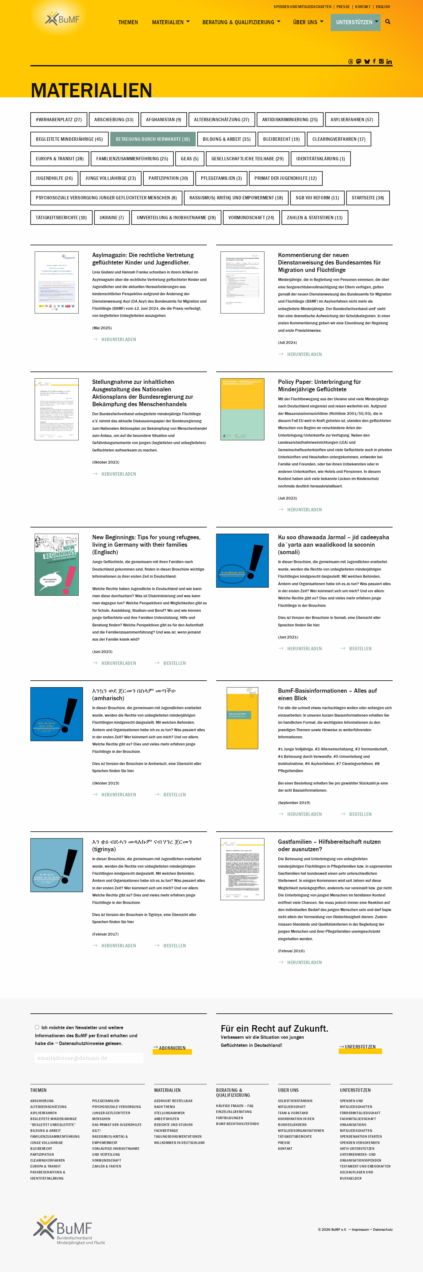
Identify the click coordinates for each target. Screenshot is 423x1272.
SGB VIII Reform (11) (317, 198)
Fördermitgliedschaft (360, 1113)
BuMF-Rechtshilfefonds (237, 1124)
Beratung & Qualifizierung (239, 22)
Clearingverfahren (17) (338, 139)
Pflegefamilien (106, 1101)
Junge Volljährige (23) (110, 178)
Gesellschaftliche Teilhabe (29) (248, 159)
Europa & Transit (45, 1166)
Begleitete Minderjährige (53, 1119)
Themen (128, 22)
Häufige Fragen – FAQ (235, 1106)
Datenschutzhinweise (81, 1043)
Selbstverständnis (295, 1101)
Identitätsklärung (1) (320, 159)
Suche (388, 21)
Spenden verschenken (360, 1143)
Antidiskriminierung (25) (290, 119)
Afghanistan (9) (163, 119)
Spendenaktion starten (361, 1136)
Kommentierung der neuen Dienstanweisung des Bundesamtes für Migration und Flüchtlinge (329, 262)
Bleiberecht (41, 1148)
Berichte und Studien (173, 1125)
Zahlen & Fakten (106, 1166)
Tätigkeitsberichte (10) (61, 217)
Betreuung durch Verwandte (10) (153, 139)
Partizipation (42, 1154)
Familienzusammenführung (55, 1136)
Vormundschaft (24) (251, 217)
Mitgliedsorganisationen (301, 1130)
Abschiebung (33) (113, 119)
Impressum (360, 1229)
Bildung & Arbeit (45, 1130)
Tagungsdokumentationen (178, 1136)
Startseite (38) (368, 198)
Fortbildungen (229, 1118)
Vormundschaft (106, 1160)
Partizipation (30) (168, 178)
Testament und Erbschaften (365, 1166)
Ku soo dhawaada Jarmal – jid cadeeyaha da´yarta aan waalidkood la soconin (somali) (333, 545)
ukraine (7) (112, 217)
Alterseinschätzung (48, 1107)
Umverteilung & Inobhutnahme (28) (176, 217)
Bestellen (175, 663)
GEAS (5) (189, 159)
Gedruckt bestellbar (173, 1101)
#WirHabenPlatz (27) (59, 119)
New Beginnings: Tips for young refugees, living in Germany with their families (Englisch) (146, 545)
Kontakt (362, 7)
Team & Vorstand (293, 1113)
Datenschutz (383, 1229)
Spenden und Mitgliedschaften (302, 7)
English (383, 7)
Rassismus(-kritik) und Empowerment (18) (236, 198)
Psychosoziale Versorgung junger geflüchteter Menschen (116, 1113)
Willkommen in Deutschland (179, 1143)
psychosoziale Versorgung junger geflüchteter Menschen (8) (106, 198)
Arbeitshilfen (166, 1119)
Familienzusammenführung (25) (132, 159)
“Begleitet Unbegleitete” (53, 1125)
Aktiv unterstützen (357, 1148)
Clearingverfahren (47, 1160)
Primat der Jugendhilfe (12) (286, 178)
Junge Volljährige (46, 1143)
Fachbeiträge (166, 1130)
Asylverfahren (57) (352, 119)
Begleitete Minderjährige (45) (69, 139)
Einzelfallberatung (234, 1112)
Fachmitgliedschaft (358, 1119)
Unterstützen (354, 22)
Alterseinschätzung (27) (222, 119)
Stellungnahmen (169, 1113)
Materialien (168, 22)
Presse (343, 7)
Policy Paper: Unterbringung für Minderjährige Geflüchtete (319, 385)
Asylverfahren (43, 1113)
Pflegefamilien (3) (221, 178)
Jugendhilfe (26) (54, 178)
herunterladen (119, 339)
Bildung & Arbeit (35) (227, 139)
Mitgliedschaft (292, 1107)
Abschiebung (42, 1101)
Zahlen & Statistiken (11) (315, 217)
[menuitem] (127, 22)
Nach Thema (164, 1107)
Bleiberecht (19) (281, 139)
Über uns (305, 22)
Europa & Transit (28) (60, 159)
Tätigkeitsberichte (295, 1136)
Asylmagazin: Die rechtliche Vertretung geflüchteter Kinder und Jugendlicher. (143, 258)
